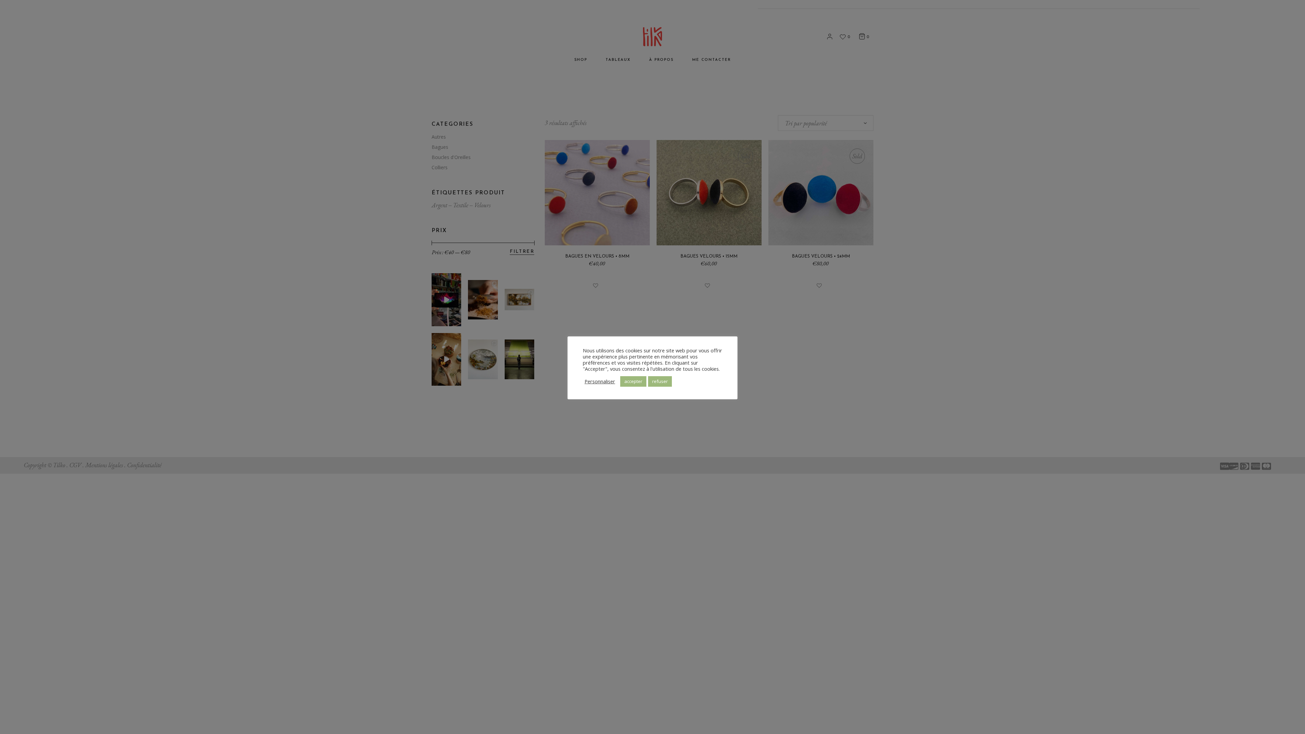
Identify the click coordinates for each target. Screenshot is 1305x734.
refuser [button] (660, 381)
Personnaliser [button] (600, 381)
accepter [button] (633, 381)
